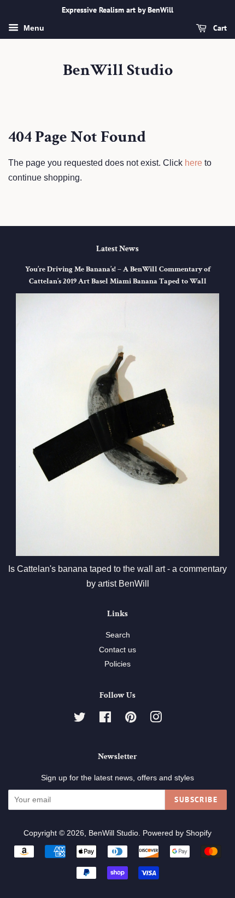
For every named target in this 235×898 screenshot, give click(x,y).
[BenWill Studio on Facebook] (105, 719)
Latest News (117, 249)
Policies (117, 664)
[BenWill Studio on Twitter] (80, 719)
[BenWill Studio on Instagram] (156, 719)
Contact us (117, 650)
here (193, 162)
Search (117, 635)
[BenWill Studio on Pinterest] (131, 719)
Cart (219, 28)
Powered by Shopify (177, 833)
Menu (32, 28)
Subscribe (196, 799)
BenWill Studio (118, 70)
